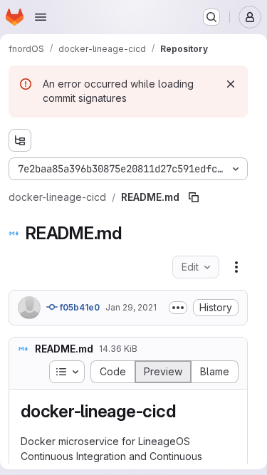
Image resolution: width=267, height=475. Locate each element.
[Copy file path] (193, 197)
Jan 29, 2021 (131, 307)
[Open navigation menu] (40, 17)
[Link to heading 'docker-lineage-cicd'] (184, 411)
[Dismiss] (230, 84)
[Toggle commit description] (178, 307)
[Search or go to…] (211, 17)
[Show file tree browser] (20, 140)
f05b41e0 (79, 307)
